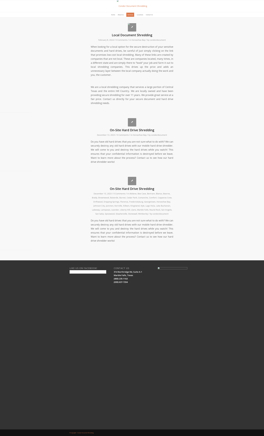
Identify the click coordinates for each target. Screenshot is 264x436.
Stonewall (132, 213)
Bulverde (114, 197)
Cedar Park (132, 197)
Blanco (159, 193)
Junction (109, 205)
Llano (133, 209)
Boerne (166, 193)
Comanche (143, 197)
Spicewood (110, 213)
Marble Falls (142, 209)
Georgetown (150, 201)
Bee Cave (142, 193)
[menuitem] (113, 14)
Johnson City (99, 205)
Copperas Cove (165, 197)
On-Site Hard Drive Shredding (132, 130)
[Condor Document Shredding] (132, 6)
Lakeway (96, 209)
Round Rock (154, 209)
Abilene (133, 193)
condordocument (158, 40)
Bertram (151, 193)
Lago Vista (150, 205)
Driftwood (98, 201)
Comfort (153, 197)
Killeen (126, 205)
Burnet (122, 197)
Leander (115, 209)
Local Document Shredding (132, 35)
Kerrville (118, 205)
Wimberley (143, 213)
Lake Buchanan (163, 205)
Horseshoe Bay (138, 40)
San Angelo (166, 209)
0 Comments (121, 40)
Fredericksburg (136, 201)
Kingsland (135, 205)
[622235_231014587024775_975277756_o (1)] (132, 27)
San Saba (99, 213)
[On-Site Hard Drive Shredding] (132, 122)
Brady (94, 197)
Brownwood (103, 197)
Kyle (142, 205)
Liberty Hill (125, 209)
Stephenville (121, 213)
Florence (124, 201)
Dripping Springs (111, 201)
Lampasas (105, 209)
